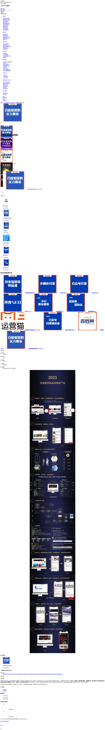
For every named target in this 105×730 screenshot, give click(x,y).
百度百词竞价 (6, 45)
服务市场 (2, 8)
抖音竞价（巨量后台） (8, 61)
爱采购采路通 (6, 242)
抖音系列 (5, 59)
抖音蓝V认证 (6, 68)
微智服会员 (5, 88)
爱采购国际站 (6, 29)
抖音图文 (5, 66)
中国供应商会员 (6, 83)
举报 (3, 146)
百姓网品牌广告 (6, 38)
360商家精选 (5, 54)
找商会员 (5, 87)
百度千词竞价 (6, 43)
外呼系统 (5, 90)
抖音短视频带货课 (7, 70)
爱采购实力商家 (6, 19)
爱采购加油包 (6, 20)
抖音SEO (5, 63)
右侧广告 (5, 39)
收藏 (1, 146)
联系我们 (5, 100)
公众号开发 (5, 77)
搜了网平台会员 (6, 82)
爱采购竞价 (5, 22)
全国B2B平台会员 (7, 79)
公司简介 (5, 689)
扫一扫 (2, 142)
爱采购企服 (5, 28)
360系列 (4, 51)
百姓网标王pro (6, 36)
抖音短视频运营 (6, 69)
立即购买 (5, 167)
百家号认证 (5, 47)
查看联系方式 (6, 166)
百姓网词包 (5, 35)
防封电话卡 (5, 93)
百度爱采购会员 (6, 18)
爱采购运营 (5, 27)
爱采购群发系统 (6, 23)
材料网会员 (5, 86)
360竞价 (4, 57)
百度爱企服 (5, 205)
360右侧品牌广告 (6, 56)
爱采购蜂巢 (5, 26)
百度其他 (5, 41)
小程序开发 (5, 76)
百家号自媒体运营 (7, 46)
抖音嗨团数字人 (6, 65)
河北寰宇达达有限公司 (10, 102)
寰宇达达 (2, 102)
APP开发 (5, 72)
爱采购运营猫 (6, 24)
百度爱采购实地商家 (31, 189)
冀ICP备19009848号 (4, 721)
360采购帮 (5, 53)
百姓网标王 (5, 34)
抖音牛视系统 (6, 64)
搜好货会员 (5, 84)
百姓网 (4, 32)
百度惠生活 (5, 48)
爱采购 (4, 16)
